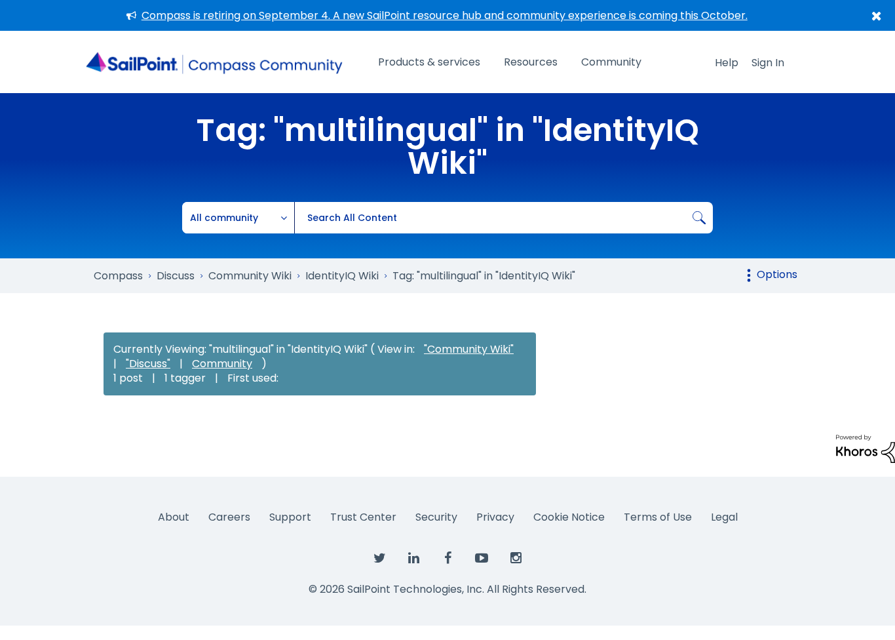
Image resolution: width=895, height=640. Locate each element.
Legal (724, 517)
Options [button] (777, 274)
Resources (531, 62)
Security (436, 517)
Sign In (768, 62)
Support (290, 517)
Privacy (495, 517)
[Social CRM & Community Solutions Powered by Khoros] (865, 448)
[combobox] (503, 217)
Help (726, 62)
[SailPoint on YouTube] (481, 559)
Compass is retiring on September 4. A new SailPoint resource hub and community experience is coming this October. (445, 15)
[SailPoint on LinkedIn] (413, 559)
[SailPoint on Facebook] (447, 559)
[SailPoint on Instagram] (516, 559)
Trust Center (363, 517)
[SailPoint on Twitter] (379, 559)
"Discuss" (148, 363)
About (173, 517)
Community (611, 62)
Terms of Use (658, 517)
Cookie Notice (569, 517)
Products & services (429, 62)
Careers (229, 517)
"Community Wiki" (469, 349)
